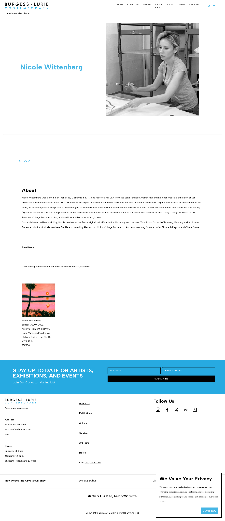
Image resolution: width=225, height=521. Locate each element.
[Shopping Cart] (214, 6)
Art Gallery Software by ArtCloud (122, 513)
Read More (28, 247)
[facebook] (167, 410)
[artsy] (195, 410)
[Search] (209, 6)
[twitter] (176, 410)
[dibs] (185, 410)
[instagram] (158, 410)
